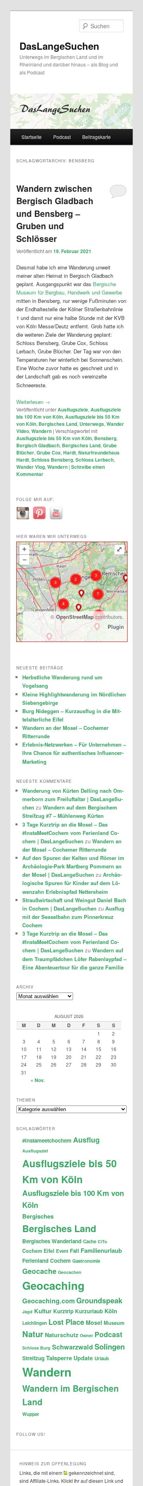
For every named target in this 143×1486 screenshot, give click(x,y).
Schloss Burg (36, 1348)
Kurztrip (63, 1311)
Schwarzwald (72, 1346)
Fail (74, 1250)
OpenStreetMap (75, 616)
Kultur (43, 1311)
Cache (89, 1241)
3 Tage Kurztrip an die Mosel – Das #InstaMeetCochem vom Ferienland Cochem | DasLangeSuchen (70, 833)
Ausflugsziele (73, 409)
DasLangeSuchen (59, 46)
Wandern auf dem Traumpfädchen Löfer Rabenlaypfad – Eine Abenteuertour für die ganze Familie (74, 958)
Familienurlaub (101, 1250)
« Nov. (37, 1080)
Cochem (32, 1250)
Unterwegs (91, 423)
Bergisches (38, 1216)
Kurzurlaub (89, 1311)
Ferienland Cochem (46, 1260)
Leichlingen (34, 1323)
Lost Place (66, 1321)
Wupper (30, 1414)
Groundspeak (99, 1300)
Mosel (94, 1322)
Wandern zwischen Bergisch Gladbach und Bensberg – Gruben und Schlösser (54, 213)
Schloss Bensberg (52, 459)
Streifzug (33, 1358)
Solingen (110, 1346)
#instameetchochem (47, 1140)
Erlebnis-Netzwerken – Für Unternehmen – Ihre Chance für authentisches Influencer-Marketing (74, 753)
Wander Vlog (30, 466)
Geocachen (69, 1272)
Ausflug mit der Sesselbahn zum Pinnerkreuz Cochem (73, 917)
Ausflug (86, 1140)
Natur (32, 1334)
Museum (114, 1322)
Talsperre (59, 1357)
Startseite (31, 136)
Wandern (41, 431)
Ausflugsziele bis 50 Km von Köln (54, 438)
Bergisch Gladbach (38, 445)
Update (83, 1358)
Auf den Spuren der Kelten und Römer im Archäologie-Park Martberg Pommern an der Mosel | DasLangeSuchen (73, 866)
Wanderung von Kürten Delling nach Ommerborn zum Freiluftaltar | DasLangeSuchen (73, 799)
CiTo (102, 1241)
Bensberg (105, 438)
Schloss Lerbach (94, 459)
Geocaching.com (48, 1300)
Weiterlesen (33, 402)
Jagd (27, 1311)
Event (62, 1251)
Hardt (69, 452)
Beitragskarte (96, 136)
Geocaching (53, 1285)
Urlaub (102, 1358)
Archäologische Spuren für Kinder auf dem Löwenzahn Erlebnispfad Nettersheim (72, 883)
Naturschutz (61, 1335)
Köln (110, 1311)
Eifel (49, 1250)
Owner (86, 1335)
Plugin (116, 626)
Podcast (62, 136)
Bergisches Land (58, 423)
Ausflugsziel (35, 1151)
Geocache (39, 1271)
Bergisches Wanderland (51, 1241)
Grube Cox (49, 452)
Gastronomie (86, 1261)
